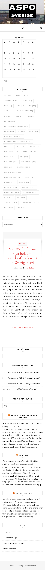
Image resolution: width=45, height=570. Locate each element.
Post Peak (11, 192)
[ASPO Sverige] (22, 11)
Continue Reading (22, 327)
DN (7, 116)
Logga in (7, 532)
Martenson (24, 167)
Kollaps (10, 162)
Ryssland (30, 192)
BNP (8, 106)
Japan (34, 146)
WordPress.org (9, 549)
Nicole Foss (12, 177)
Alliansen (11, 101)
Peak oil (11, 187)
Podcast (28, 187)
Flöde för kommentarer (13, 543)
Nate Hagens (12, 172)
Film (33, 131)
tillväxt (10, 203)
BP (32, 106)
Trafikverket (30, 203)
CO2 (8, 111)
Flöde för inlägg (10, 538)
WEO (22, 208)
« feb (5, 81)
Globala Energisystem (17, 141)
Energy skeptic (24, 493)
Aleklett (22, 95)
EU (21, 131)
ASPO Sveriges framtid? (29, 372)
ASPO (27, 101)
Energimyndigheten (16, 126)
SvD (8, 197)
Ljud (8, 167)
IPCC (20, 146)
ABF (8, 95)
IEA (8, 146)
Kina (8, 152)
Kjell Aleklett (26, 152)
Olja (24, 182)
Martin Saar (30, 268)
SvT (21, 197)
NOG (29, 177)
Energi (10, 121)
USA (8, 208)
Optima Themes (30, 566)
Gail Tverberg (13, 136)
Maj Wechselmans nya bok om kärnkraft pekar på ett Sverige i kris (22, 256)
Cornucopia (25, 111)
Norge (9, 182)
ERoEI (9, 131)
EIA (31, 116)
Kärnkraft (28, 162)
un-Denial (24, 455)
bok (21, 106)
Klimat (9, 157)
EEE (19, 116)
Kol (24, 157)
